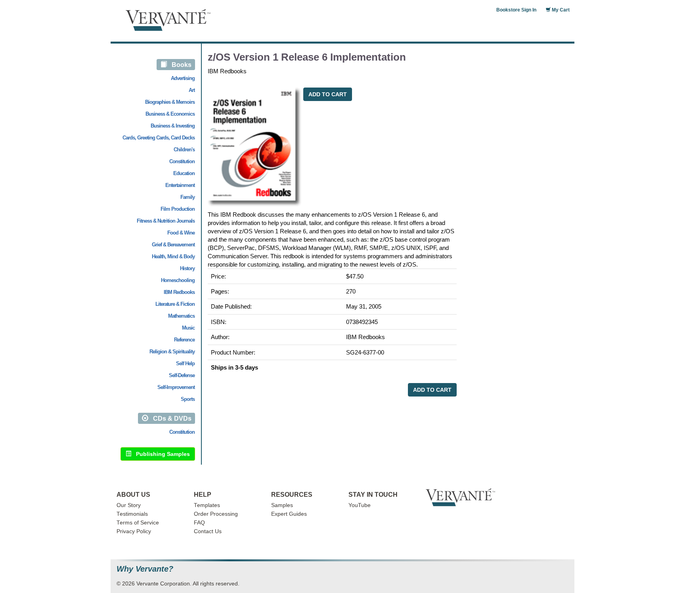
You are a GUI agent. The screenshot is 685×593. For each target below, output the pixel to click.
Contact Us (208, 531)
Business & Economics (170, 114)
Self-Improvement (176, 387)
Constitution (182, 161)
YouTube (359, 505)
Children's (184, 150)
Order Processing (216, 514)
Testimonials (132, 514)
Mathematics (181, 316)
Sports (188, 399)
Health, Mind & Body (173, 256)
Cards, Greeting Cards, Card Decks (158, 138)
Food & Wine (181, 233)
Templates (207, 505)
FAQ (199, 523)
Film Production (178, 209)
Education (184, 173)
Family (187, 197)
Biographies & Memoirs (170, 102)
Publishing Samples (160, 454)
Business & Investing (173, 126)
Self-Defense (182, 375)
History (187, 268)
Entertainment (180, 185)
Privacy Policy (134, 531)
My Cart (560, 10)
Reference (184, 340)
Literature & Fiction (175, 304)
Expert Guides (289, 514)
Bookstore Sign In (516, 10)
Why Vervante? (145, 569)
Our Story (129, 505)
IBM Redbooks (179, 292)
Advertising (183, 78)
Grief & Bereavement (173, 245)
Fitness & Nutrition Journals (166, 221)
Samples (282, 505)
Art (192, 90)
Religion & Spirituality (172, 352)
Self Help (185, 363)
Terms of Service (138, 523)
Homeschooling (178, 280)
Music (188, 328)
